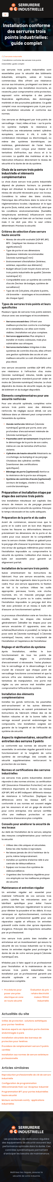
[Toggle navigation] (5, 14)
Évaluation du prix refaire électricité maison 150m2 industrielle (40, 995)
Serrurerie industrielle (13, 56)
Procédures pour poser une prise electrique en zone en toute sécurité (13, 995)
